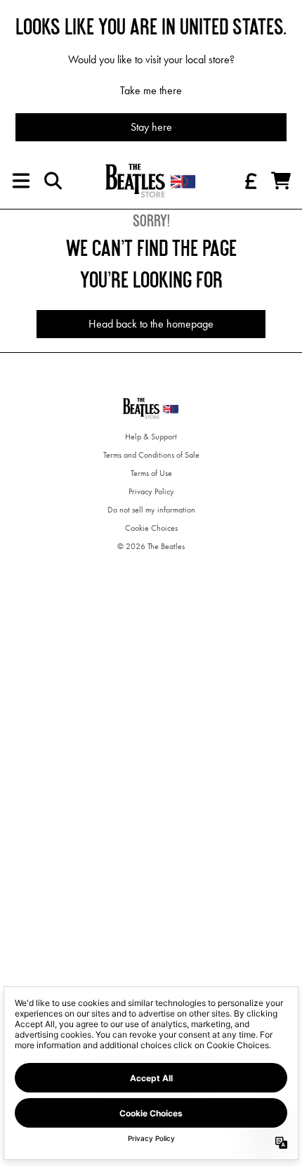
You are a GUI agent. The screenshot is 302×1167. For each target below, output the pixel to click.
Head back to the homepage (151, 323)
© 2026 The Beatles (151, 546)
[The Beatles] (151, 181)
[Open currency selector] (250, 180)
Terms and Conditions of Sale (151, 454)
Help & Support (151, 436)
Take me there (151, 90)
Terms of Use (151, 473)
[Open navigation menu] (21, 180)
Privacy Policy (151, 491)
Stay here (151, 127)
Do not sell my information (151, 509)
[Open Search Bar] (52, 181)
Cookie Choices (151, 528)
